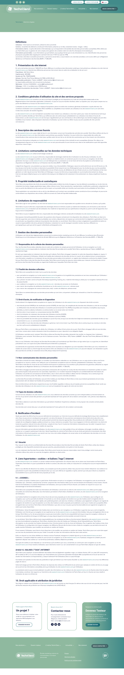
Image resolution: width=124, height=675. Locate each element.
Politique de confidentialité (73, 660)
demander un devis (24, 624)
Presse (67, 653)
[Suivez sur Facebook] (17, 2)
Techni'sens (19, 22)
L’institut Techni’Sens (67, 8)
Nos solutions (38, 8)
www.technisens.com (22, 70)
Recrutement (94, 8)
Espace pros (76, 2)
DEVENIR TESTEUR (93, 624)
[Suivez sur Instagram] (20, 2)
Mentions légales (70, 657)
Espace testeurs (92, 2)
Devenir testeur (52, 8)
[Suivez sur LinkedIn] (23, 2)
